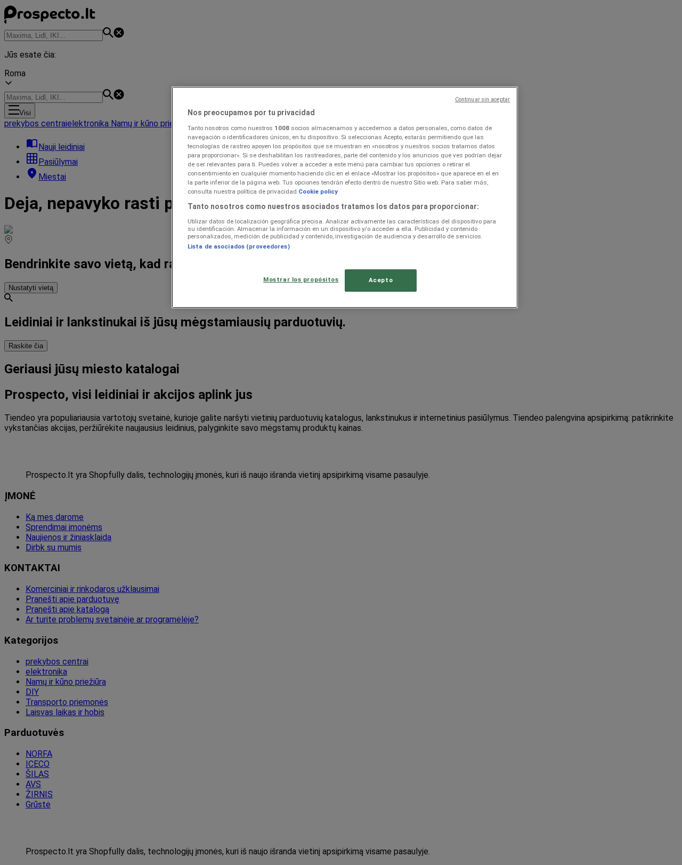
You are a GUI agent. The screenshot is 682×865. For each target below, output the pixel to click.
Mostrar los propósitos (301, 279)
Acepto (381, 280)
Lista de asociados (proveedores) (239, 246)
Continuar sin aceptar (482, 99)
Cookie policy (318, 191)
